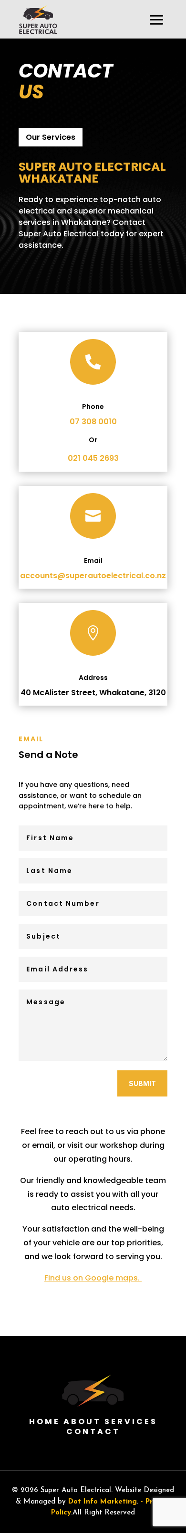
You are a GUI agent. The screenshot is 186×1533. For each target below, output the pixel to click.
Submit (142, 1083)
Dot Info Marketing (102, 1501)
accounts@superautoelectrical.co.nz (93, 575)
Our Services (50, 137)
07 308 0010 (93, 421)
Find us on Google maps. (93, 1277)
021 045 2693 (93, 458)
